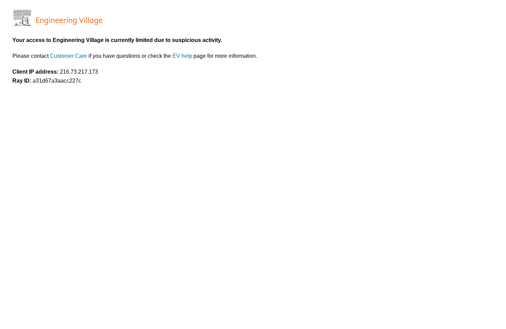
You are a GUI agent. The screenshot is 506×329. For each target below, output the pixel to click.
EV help (182, 56)
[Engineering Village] (57, 24)
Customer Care (69, 56)
